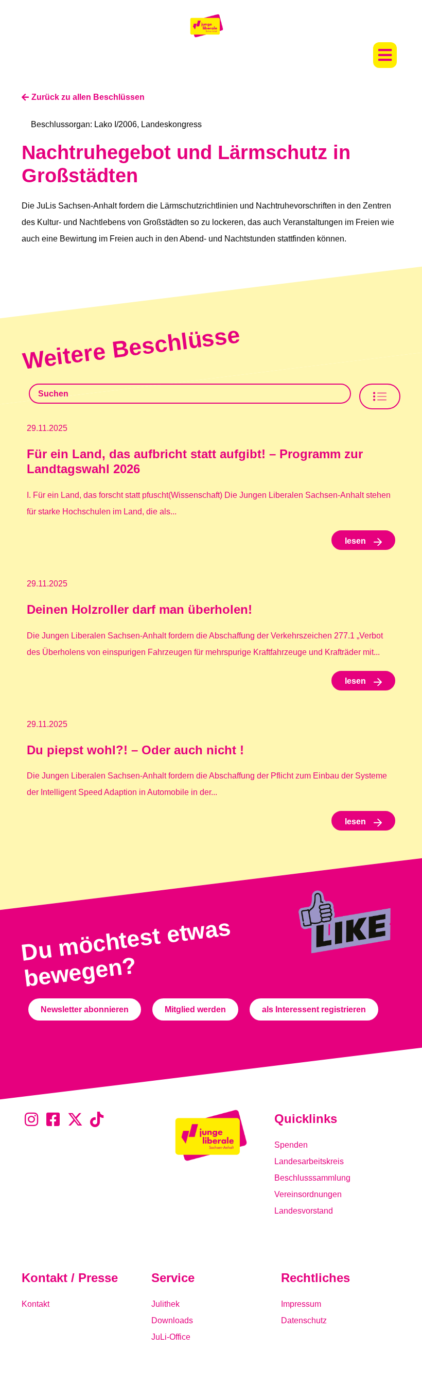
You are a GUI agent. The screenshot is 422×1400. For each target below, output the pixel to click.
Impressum (301, 1304)
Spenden (291, 1144)
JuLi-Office (170, 1337)
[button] (385, 55)
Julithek (165, 1304)
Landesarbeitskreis (309, 1161)
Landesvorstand (303, 1210)
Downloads (172, 1320)
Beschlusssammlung (312, 1177)
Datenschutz (304, 1320)
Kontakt (35, 1304)
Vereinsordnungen (308, 1194)
